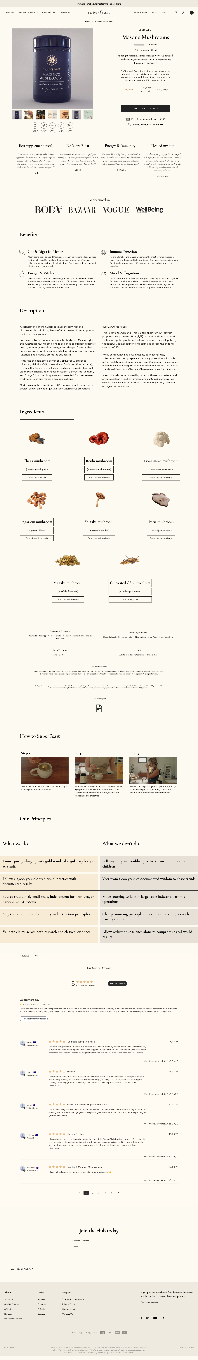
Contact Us (67, 1314)
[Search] (176, 12)
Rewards (8, 1314)
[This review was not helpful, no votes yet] (175, 1061)
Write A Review (117, 983)
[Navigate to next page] (118, 1193)
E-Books (41, 1309)
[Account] (183, 12)
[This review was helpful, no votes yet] (170, 1061)
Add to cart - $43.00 (145, 108)
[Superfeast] (99, 12)
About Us (8, 1299)
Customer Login (69, 1309)
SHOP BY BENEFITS (28, 12)
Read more (138, 1053)
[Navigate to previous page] (79, 1193)
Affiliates (8, 1309)
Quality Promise (11, 1304)
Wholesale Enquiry (13, 1319)
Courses (41, 1314)
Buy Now (189, 25)
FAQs (154, 12)
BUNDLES (66, 12)
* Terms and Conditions (73, 1299)
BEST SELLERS (49, 12)
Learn (163, 12)
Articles (41, 1299)
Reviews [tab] (24, 955)
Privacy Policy (68, 1304)
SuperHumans (140, 12)
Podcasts (42, 1304)
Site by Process (186, 1347)
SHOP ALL (9, 12)
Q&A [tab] (36, 955)
